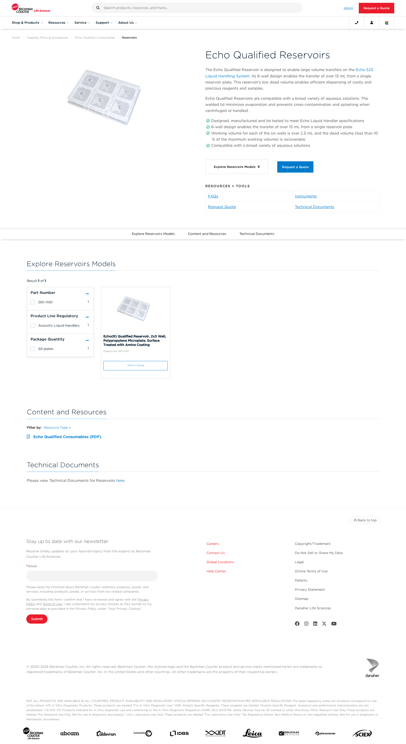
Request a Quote (376, 8)
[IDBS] (179, 734)
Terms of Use (52, 604)
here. (120, 480)
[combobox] (197, 8)
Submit (37, 619)
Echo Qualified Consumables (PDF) (67, 437)
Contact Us (216, 553)
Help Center (216, 571)
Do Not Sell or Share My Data (319, 553)
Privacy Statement (310, 589)
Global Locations (220, 562)
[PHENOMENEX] (325, 734)
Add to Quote (135, 365)
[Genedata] (142, 734)
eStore (348, 8)
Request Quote (222, 207)
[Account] (371, 22)
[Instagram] (306, 624)
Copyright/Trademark (313, 544)
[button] (98, 8)
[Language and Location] (386, 22)
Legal (299, 562)
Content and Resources (207, 234)
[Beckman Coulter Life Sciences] (31, 8)
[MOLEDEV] (288, 734)
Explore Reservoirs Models (153, 234)
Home (16, 37)
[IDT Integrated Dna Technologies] (215, 734)
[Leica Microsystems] (252, 734)
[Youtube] (334, 624)
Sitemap (301, 599)
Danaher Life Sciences (313, 608)
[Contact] (356, 22)
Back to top (367, 520)
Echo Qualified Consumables (95, 37)
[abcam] (69, 734)
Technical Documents (314, 207)
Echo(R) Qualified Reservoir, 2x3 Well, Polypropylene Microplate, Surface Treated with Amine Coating (134, 340)
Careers (213, 544)
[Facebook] (297, 624)
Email (31, 566)
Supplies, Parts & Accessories (47, 37)
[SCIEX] (361, 734)
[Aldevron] (106, 734)
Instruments (306, 196)
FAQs (213, 196)
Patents (301, 580)
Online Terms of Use (311, 571)
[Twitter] (324, 624)
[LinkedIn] (315, 624)
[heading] (33, 302)
